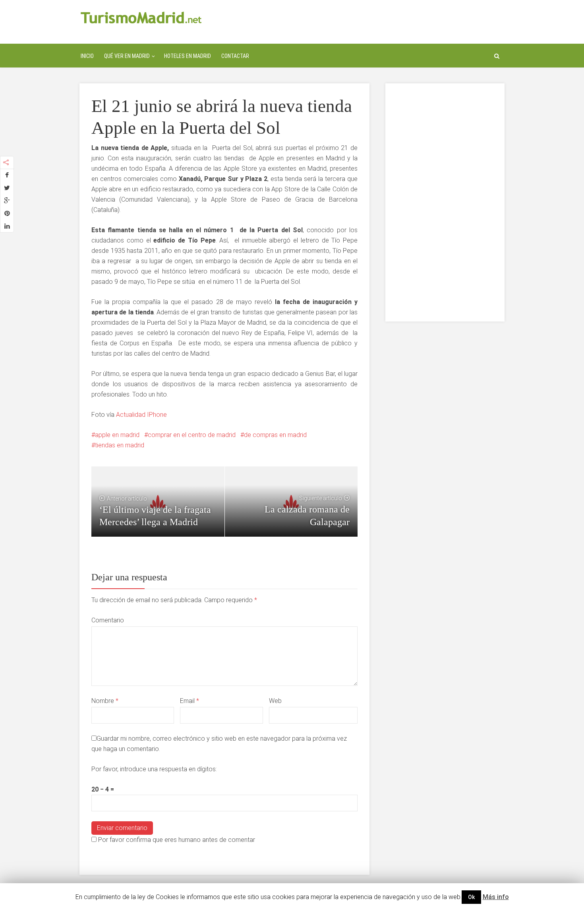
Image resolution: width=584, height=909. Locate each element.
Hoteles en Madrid (187, 56)
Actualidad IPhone (141, 414)
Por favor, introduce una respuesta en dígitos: (154, 769)
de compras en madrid (275, 435)
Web (275, 701)
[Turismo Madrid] (141, 17)
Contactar (235, 56)
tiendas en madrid (119, 445)
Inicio (87, 56)
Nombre (104, 701)
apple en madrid (117, 435)
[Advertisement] (445, 202)
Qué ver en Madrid (127, 56)
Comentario (107, 620)
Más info (496, 897)
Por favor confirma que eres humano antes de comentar (176, 840)
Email (189, 701)
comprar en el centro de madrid (192, 435)
